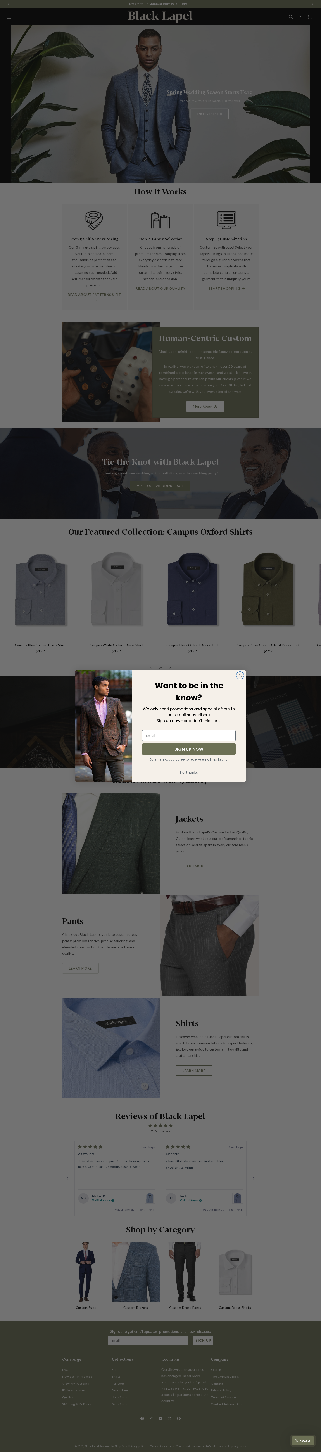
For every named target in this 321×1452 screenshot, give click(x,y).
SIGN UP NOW (188, 749)
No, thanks (189, 772)
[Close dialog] (240, 675)
